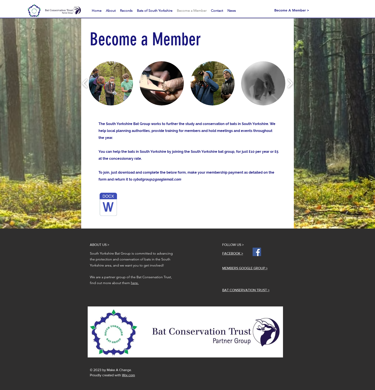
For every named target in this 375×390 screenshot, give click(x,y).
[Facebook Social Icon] (257, 252)
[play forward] (290, 83)
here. (135, 283)
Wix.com (128, 375)
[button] (126, 10)
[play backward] (85, 83)
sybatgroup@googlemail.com (157, 179)
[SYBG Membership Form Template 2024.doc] (108, 205)
